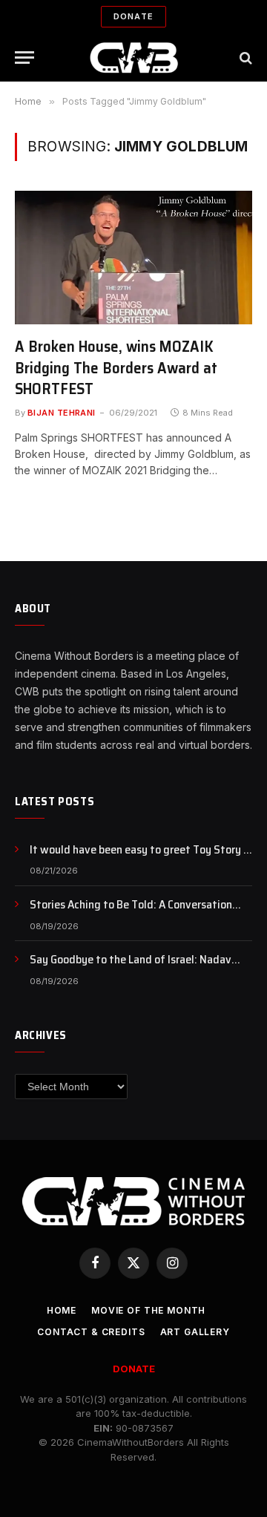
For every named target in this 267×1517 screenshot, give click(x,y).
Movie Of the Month (148, 1310)
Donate (133, 16)
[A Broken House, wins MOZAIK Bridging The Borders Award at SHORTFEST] (133, 257)
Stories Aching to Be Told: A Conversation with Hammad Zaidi (131, 913)
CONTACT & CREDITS (91, 1331)
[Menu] (24, 57)
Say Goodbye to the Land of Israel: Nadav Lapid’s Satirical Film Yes (130, 968)
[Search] (244, 57)
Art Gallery (195, 1331)
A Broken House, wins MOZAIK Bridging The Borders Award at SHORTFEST (116, 367)
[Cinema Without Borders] (133, 57)
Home (61, 1310)
